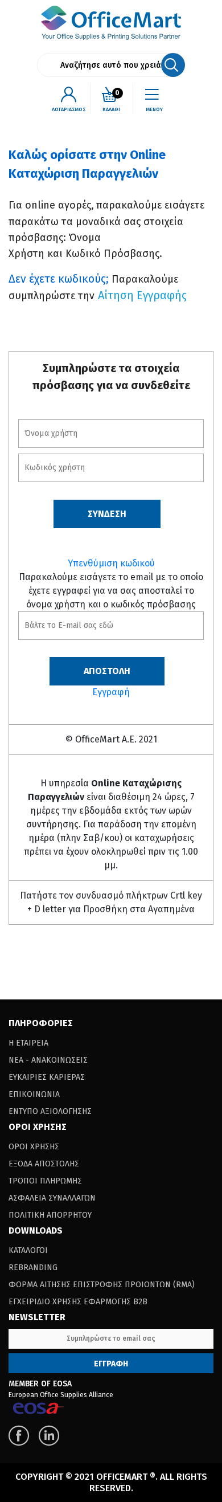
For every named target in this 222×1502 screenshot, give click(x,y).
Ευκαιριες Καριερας (47, 1077)
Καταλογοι (28, 1250)
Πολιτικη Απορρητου (50, 1215)
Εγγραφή (111, 692)
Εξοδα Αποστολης (44, 1164)
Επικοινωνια (34, 1094)
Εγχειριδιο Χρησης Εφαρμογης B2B (78, 1302)
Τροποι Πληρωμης (45, 1181)
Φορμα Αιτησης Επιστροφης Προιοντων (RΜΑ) (102, 1284)
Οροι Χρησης (34, 1147)
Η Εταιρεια (28, 1043)
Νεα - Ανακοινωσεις (48, 1060)
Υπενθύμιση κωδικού (111, 563)
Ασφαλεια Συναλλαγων (52, 1198)
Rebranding (33, 1267)
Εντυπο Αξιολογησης (50, 1111)
